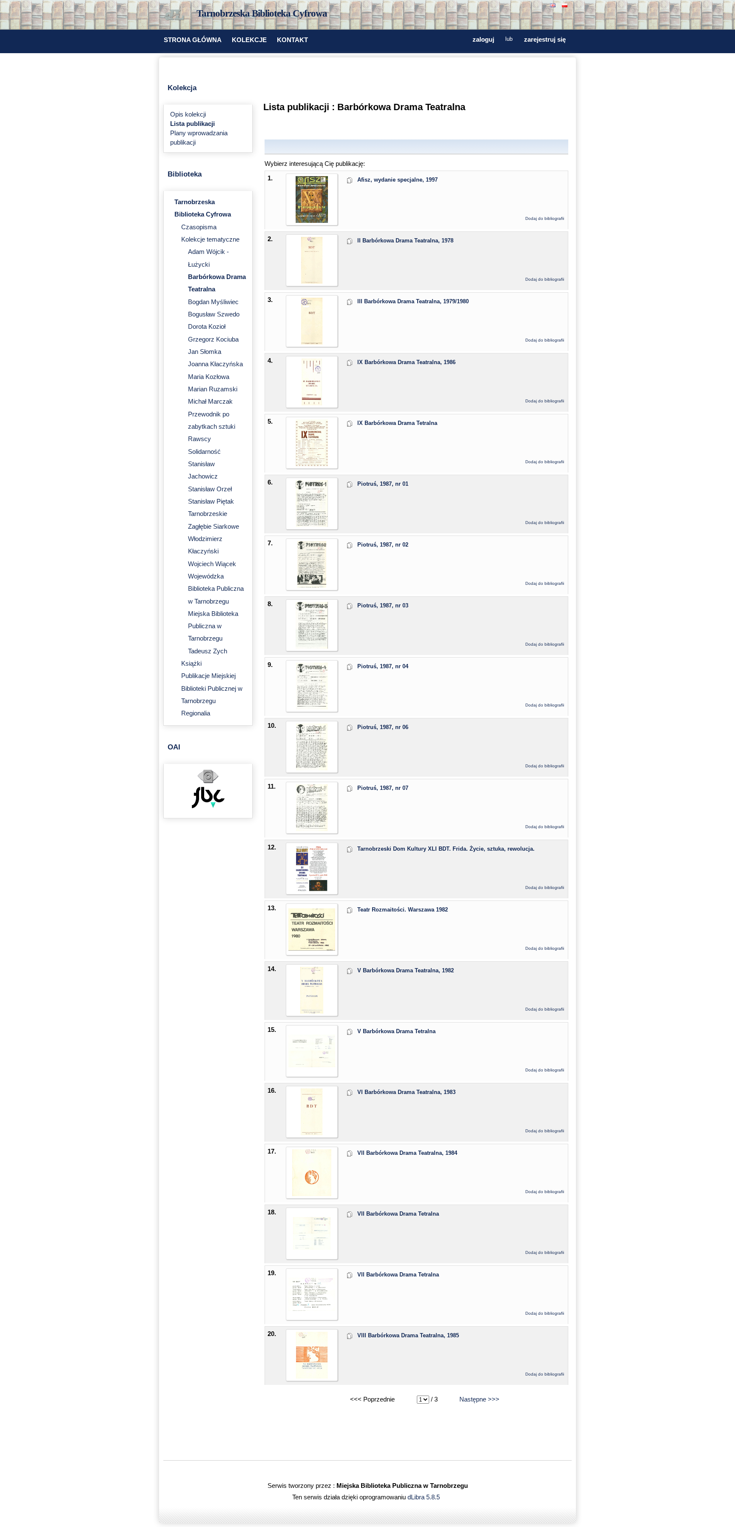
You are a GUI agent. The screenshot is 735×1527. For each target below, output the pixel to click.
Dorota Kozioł (206, 326)
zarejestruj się (545, 39)
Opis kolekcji (188, 114)
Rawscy (199, 439)
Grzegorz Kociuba (213, 339)
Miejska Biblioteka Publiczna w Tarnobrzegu (213, 626)
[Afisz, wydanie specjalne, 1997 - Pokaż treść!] (311, 220)
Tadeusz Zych (207, 651)
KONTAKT (292, 40)
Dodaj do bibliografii (544, 218)
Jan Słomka (204, 351)
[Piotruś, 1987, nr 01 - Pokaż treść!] (311, 524)
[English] (554, 4)
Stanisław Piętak (211, 501)
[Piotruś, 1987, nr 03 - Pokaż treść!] (311, 646)
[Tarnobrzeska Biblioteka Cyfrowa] (176, 15)
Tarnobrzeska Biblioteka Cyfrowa (262, 13)
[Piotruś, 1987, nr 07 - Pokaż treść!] (311, 829)
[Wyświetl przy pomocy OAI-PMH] (208, 782)
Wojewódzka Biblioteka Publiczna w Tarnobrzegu (216, 589)
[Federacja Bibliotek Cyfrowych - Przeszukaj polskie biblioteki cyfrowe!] (208, 806)
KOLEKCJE (249, 40)
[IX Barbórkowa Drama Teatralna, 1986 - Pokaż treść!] (311, 403)
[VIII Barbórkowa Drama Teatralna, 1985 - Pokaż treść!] (311, 1376)
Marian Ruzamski (212, 389)
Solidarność (204, 451)
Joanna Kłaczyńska (215, 364)
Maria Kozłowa (208, 376)
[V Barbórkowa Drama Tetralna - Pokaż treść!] (311, 1072)
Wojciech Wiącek (212, 564)
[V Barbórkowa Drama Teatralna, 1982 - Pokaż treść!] (311, 1011)
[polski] (566, 4)
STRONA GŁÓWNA (193, 40)
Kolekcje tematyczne (210, 239)
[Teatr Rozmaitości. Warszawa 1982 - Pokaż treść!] (311, 950)
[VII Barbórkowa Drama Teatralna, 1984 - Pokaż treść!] (311, 1194)
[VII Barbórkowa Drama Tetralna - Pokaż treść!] (311, 1254)
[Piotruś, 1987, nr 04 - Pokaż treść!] (311, 707)
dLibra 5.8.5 (424, 1497)
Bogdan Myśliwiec (213, 302)
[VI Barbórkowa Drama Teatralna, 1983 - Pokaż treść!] (311, 1133)
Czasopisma (199, 227)
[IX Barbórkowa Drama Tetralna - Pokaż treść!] (311, 464)
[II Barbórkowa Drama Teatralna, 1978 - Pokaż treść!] (311, 281)
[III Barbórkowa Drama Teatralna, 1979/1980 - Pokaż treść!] (311, 342)
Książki (191, 663)
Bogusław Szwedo (213, 314)
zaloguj (483, 39)
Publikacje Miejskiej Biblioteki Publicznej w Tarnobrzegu (211, 688)
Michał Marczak (210, 401)
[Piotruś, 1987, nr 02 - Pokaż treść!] (311, 585)
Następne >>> (479, 1399)
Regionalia (195, 713)
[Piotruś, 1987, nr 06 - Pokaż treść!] (311, 768)
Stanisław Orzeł (210, 489)
